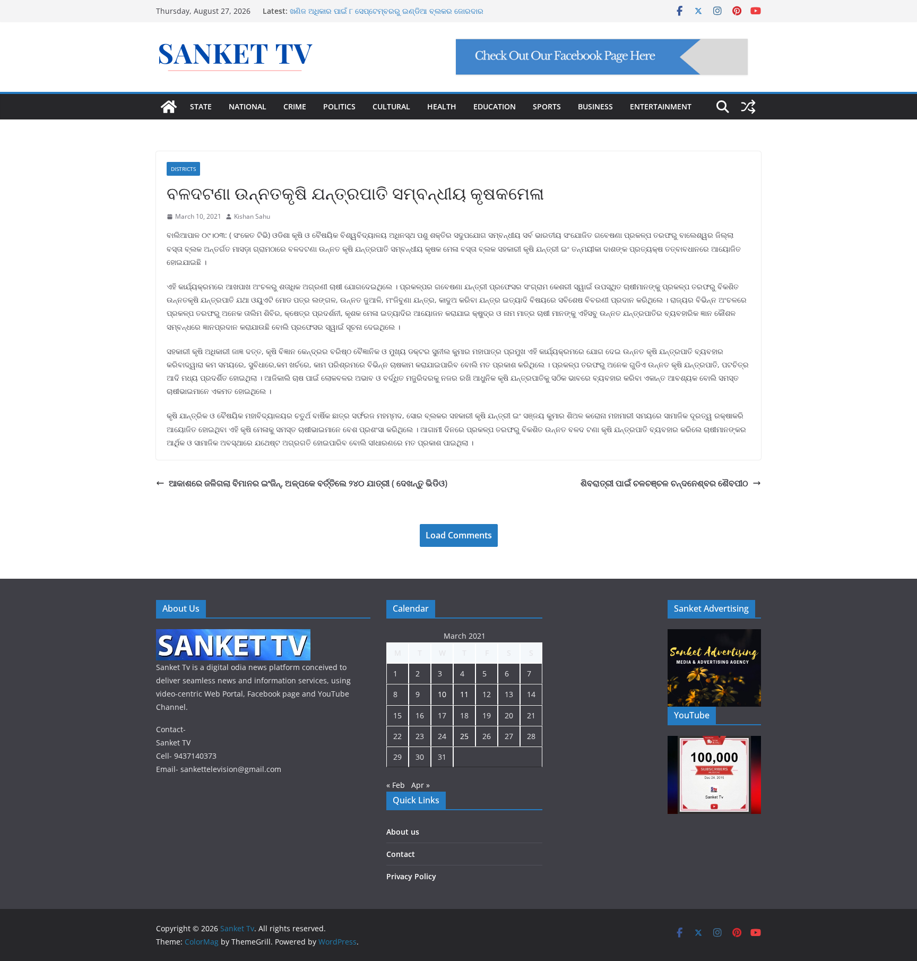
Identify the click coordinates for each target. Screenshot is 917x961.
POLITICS (339, 106)
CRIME (294, 106)
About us (402, 832)
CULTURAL (391, 106)
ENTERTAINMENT (660, 106)
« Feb (395, 785)
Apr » (420, 785)
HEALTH (441, 106)
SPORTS (547, 106)
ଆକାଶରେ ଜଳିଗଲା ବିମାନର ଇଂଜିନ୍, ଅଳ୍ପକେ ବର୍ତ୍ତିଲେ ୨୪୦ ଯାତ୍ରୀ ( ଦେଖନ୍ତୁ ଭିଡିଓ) (308, 483)
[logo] (233, 636)
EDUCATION (494, 106)
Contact (400, 854)
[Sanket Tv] (168, 106)
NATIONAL (247, 106)
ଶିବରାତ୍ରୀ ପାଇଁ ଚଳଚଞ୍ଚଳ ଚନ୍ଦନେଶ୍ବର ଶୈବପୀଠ (664, 483)
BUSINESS (595, 106)
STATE (201, 106)
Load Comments (459, 535)
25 (464, 736)
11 (464, 694)
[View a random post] (748, 106)
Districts (183, 169)
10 (442, 694)
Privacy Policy (411, 876)
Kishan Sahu (252, 216)
